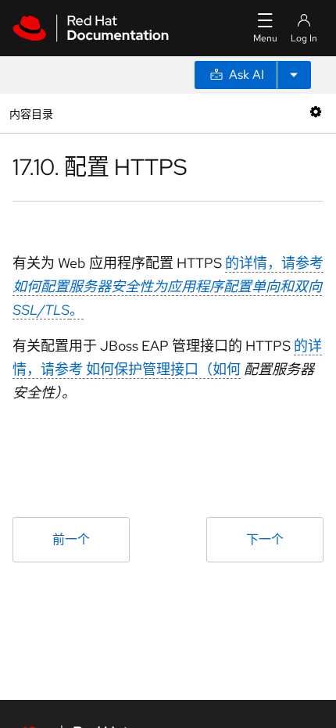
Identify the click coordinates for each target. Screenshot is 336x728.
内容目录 (31, 113)
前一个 (71, 539)
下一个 (265, 539)
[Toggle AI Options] (294, 75)
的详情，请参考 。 (168, 286)
